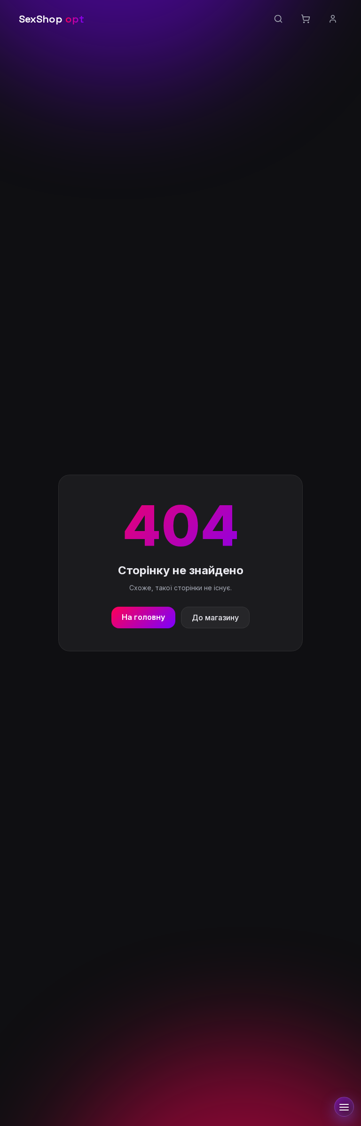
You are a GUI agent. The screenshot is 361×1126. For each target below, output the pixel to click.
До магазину (215, 617)
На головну (143, 617)
